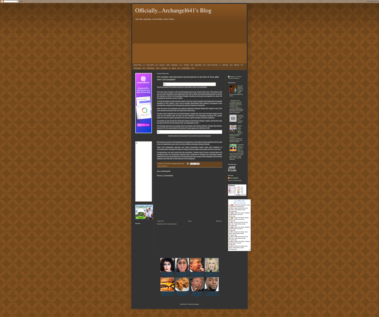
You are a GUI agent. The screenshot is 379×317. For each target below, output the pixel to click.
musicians (164, 68)
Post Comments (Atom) (170, 224)
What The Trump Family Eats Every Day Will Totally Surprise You (197, 274)
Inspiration (174, 65)
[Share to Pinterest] (199, 164)
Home (189, 221)
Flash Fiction (138, 65)
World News (150, 68)
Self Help (225, 65)
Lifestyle (186, 65)
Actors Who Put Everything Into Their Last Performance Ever (211, 294)
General (162, 65)
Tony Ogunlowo (234, 178)
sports (174, 68)
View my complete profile (234, 180)
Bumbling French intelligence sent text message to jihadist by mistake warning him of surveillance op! (235, 103)
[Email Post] (188, 163)
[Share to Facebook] (197, 164)
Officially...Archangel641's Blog (173, 10)
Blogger (197, 304)
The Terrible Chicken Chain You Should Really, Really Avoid (182, 294)
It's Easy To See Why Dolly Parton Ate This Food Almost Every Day (211, 274)
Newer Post (160, 221)
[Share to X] (195, 164)
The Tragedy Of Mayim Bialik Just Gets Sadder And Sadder (182, 274)
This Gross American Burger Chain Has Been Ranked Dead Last (167, 294)
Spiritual (236, 65)
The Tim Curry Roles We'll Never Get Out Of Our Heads (167, 274)
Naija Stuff (198, 65)
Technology (137, 68)
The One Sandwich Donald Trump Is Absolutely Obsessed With (197, 294)
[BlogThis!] (193, 164)
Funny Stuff (149, 65)
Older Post (219, 221)
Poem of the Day (212, 65)
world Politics (186, 68)
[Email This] (191, 164)
